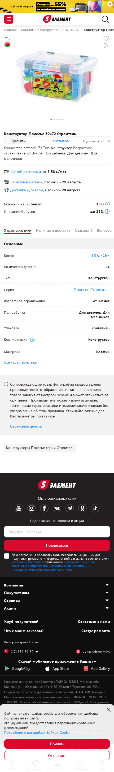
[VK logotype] (57, 508)
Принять (57, 743)
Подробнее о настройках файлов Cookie (37, 732)
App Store (60, 668)
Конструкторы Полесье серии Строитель (40, 447)
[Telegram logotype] (69, 508)
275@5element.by (96, 651)
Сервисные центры (26, 426)
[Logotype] (57, 19)
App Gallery (100, 668)
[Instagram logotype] (31, 508)
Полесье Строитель (91, 289)
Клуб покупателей (21, 621)
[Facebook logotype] (44, 508)
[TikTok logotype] (95, 508)
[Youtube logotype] (19, 508)
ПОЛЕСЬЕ (100, 255)
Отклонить (57, 755)
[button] (51, 120)
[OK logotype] (82, 508)
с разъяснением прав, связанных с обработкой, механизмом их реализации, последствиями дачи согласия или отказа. (53, 565)
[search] (104, 19)
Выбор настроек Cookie (21, 642)
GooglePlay (21, 668)
